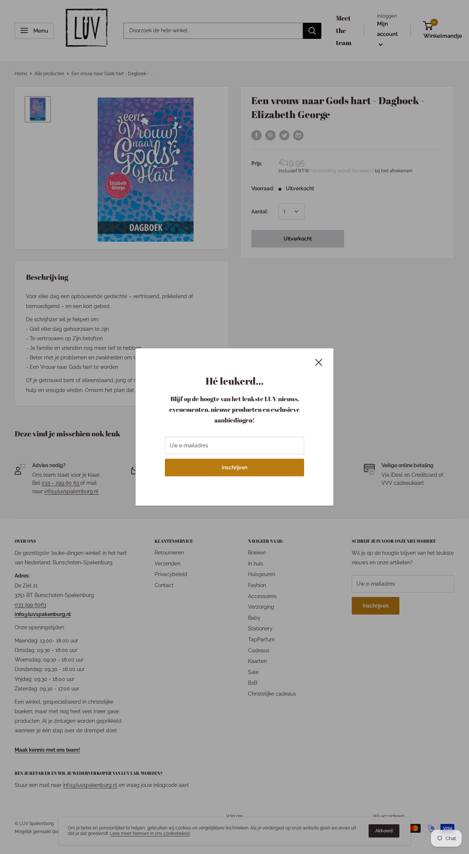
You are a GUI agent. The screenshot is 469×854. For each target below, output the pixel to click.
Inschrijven (234, 467)
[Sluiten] (318, 362)
